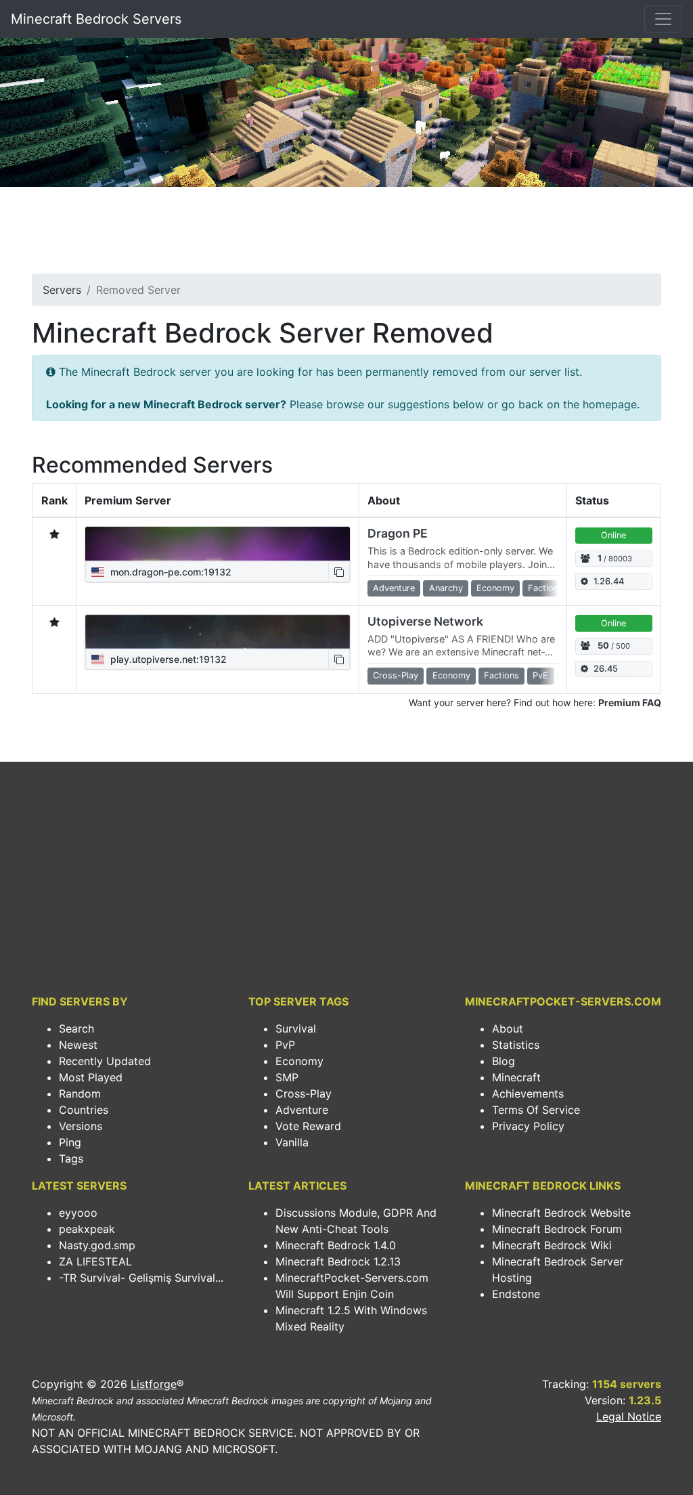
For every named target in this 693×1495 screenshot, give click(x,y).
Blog (503, 1061)
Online (613, 535)
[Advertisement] (346, 234)
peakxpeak (87, 1229)
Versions (80, 1126)
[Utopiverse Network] (217, 632)
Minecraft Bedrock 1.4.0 (335, 1245)
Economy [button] (495, 588)
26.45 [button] (606, 669)
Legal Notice (628, 1416)
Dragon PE (397, 533)
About (507, 1028)
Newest (78, 1045)
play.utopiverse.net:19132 (167, 659)
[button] (339, 571)
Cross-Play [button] (395, 675)
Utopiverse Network (425, 621)
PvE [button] (540, 675)
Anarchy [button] (446, 588)
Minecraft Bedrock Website (561, 1212)
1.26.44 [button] (609, 581)
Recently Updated (105, 1061)
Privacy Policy (528, 1126)
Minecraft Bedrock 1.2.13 (338, 1261)
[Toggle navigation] (663, 18)
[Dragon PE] (217, 544)
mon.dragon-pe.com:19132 (169, 572)
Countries (83, 1110)
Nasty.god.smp (97, 1245)
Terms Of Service (536, 1110)
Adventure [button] (394, 588)
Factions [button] (545, 588)
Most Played (90, 1077)
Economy (299, 1061)
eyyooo (78, 1212)
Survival (295, 1028)
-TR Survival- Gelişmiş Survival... (141, 1277)
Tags (71, 1158)
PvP (285, 1045)
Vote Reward (308, 1126)
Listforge (154, 1384)
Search (76, 1028)
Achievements (528, 1093)
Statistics (515, 1045)
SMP (286, 1077)
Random (80, 1093)
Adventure (301, 1110)
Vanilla (292, 1142)
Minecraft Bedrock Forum (557, 1229)
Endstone (516, 1294)
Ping (70, 1142)
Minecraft (516, 1077)
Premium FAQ (629, 702)
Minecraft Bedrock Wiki (552, 1245)
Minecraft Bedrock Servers (96, 19)
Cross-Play (303, 1093)
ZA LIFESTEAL (95, 1261)
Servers (62, 290)
